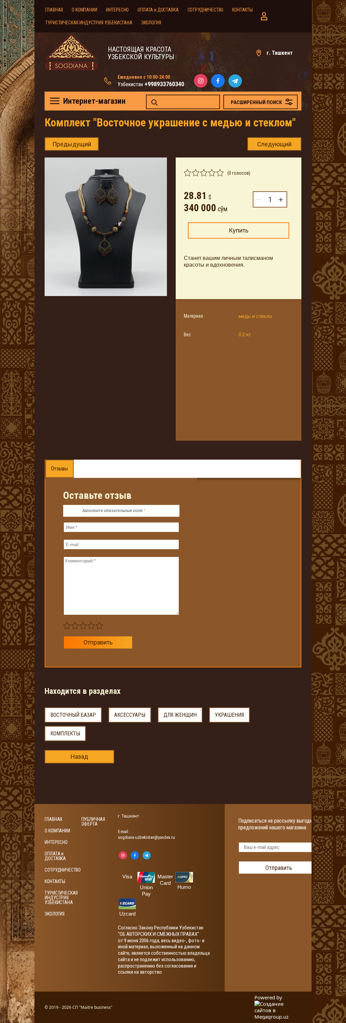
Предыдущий (71, 144)
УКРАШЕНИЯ (229, 715)
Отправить (98, 642)
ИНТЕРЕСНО (117, 10)
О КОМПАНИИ (84, 10)
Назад (79, 756)
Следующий (274, 144)
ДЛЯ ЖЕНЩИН (180, 715)
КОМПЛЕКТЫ (65, 733)
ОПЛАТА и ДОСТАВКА (158, 10)
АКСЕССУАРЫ (129, 715)
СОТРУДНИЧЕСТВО (206, 10)
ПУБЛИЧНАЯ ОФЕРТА (93, 821)
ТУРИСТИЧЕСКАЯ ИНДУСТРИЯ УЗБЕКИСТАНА (88, 22)
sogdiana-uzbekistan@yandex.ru (146, 837)
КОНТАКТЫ (242, 10)
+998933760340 (164, 84)
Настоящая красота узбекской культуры (141, 53)
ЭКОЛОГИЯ (151, 22)
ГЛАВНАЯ (54, 10)
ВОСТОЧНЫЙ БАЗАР (73, 715)
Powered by (268, 997)
